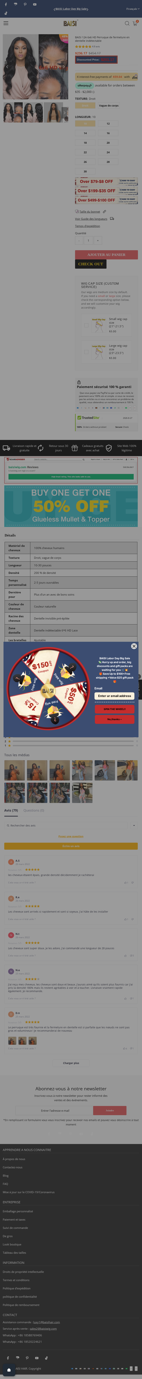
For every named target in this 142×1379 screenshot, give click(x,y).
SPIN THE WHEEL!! (115, 709)
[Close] (134, 646)
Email (98, 688)
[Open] (9, 1370)
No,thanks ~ (114, 719)
